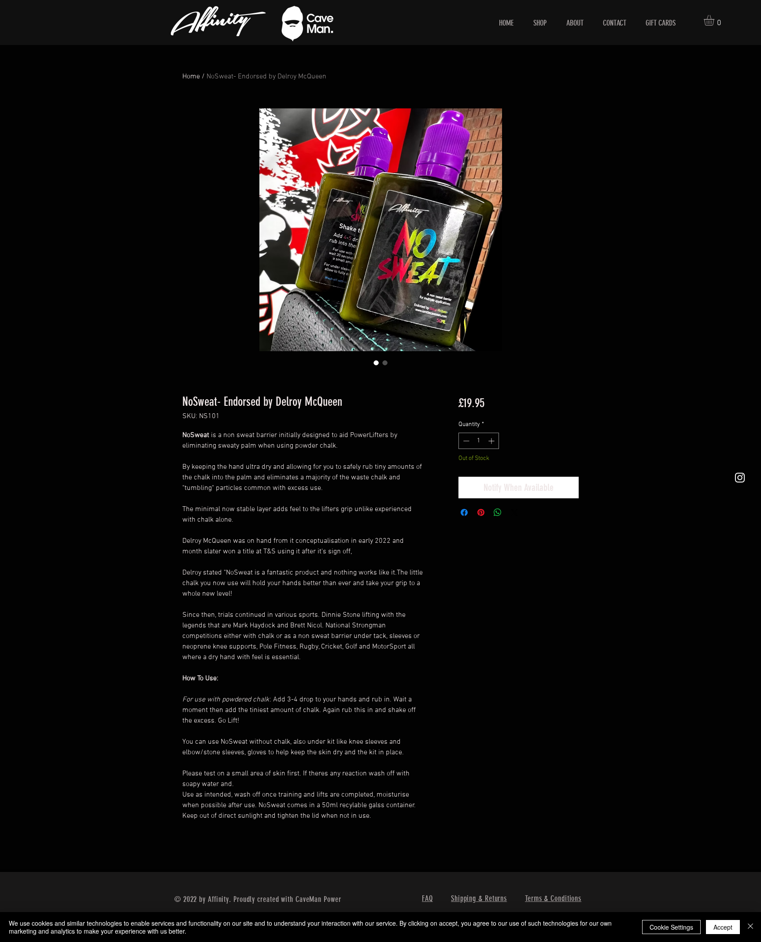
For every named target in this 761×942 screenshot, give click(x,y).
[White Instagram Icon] (739, 477)
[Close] (750, 927)
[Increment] (492, 441)
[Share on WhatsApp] (497, 512)
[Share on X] (514, 512)
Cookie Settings (671, 927)
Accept (722, 927)
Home (191, 76)
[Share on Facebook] (464, 512)
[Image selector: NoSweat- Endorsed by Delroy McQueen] (376, 362)
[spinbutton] (479, 441)
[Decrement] (465, 441)
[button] (715, 20)
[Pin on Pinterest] (481, 512)
